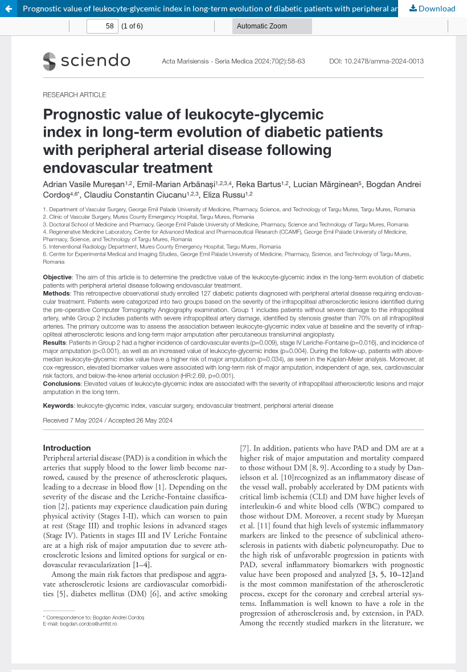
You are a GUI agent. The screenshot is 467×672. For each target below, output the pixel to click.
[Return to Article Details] (8, 8)
